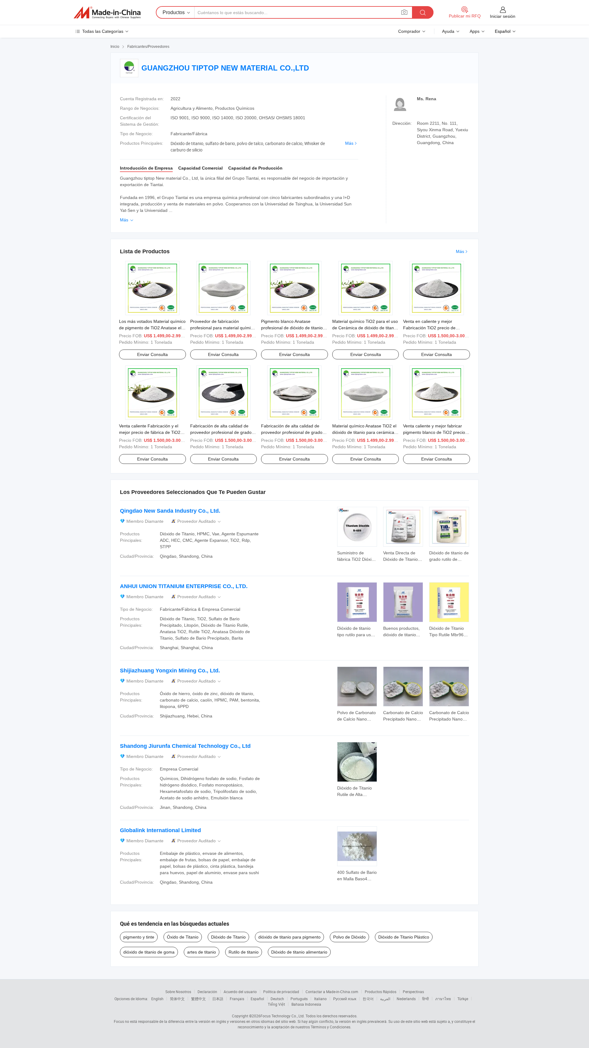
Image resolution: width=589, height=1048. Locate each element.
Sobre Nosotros (178, 991)
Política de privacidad (281, 991)
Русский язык (344, 998)
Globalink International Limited (160, 830)
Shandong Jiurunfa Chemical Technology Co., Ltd (185, 746)
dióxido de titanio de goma (149, 952)
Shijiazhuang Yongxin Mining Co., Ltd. (170, 670)
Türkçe (462, 998)
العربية (385, 998)
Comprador (409, 31)
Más (349, 143)
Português (299, 998)
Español (257, 998)
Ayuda (448, 31)
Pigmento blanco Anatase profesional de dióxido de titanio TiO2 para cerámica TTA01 (292, 328)
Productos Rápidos (380, 991)
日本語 (217, 998)
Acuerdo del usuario (240, 991)
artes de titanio (201, 952)
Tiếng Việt (276, 1004)
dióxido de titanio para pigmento (289, 937)
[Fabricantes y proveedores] (107, 12)
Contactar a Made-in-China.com (332, 991)
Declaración (207, 991)
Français (237, 998)
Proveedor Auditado (199, 521)
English (157, 998)
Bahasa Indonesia (306, 1004)
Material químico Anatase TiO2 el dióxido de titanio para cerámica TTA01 (364, 432)
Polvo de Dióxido (349, 937)
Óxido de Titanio (182, 937)
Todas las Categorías (102, 31)
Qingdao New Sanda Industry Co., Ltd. (170, 511)
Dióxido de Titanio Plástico (403, 937)
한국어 (368, 998)
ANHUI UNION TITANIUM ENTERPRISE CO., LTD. (184, 586)
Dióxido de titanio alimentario (299, 952)
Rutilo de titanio (244, 952)
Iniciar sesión (502, 16)
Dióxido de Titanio (228, 937)
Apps (474, 31)
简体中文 (177, 998)
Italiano (320, 998)
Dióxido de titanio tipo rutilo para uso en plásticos (355, 635)
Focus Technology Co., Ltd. (282, 1015)
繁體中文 (198, 998)
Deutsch (277, 998)
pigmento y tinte (138, 937)
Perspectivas (413, 991)
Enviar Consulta (152, 354)
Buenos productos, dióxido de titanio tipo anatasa (401, 635)
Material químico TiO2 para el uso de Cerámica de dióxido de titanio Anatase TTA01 (365, 328)
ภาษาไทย (443, 998)
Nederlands (406, 998)
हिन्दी (425, 998)
